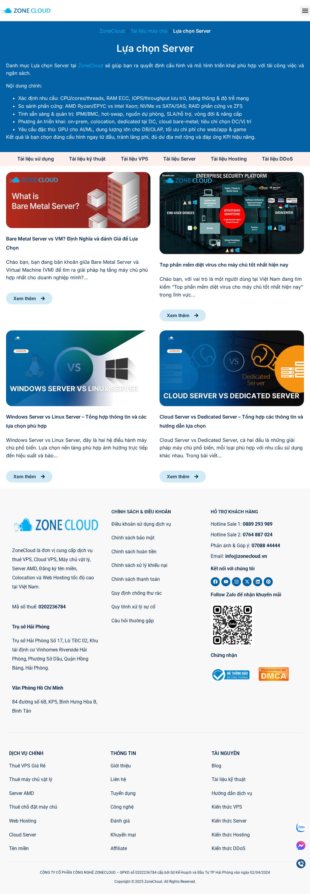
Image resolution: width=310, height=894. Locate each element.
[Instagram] (236, 581)
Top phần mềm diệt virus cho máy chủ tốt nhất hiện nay (224, 265)
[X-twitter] (247, 581)
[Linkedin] (257, 581)
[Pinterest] (268, 581)
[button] (305, 11)
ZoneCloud (112, 31)
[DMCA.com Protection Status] (274, 679)
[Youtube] (225, 581)
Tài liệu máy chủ (148, 31)
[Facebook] (215, 581)
